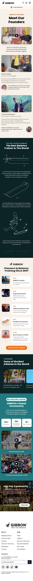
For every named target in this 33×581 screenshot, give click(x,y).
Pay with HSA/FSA (23, 544)
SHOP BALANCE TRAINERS (16, 348)
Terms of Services (7, 544)
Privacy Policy (6, 538)
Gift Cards (20, 546)
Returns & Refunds (23, 541)
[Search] (23, 2)
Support (19, 538)
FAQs (18, 536)
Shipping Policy (6, 536)
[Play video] (16, 35)
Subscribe (24, 505)
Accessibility (21, 549)
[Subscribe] (30, 562)
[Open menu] (29, 2)
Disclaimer (4, 546)
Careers (4, 549)
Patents (4, 541)
